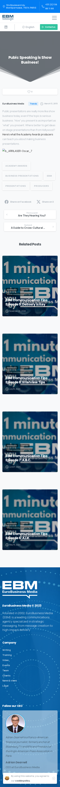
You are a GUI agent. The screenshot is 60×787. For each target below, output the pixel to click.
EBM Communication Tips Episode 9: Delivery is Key (26, 302)
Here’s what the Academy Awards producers (27, 134)
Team (5, 670)
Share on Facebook (20, 201)
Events (6, 665)
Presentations (15, 185)
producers (41, 185)
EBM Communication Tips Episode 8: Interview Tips (26, 380)
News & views (9, 680)
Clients (6, 675)
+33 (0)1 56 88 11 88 (51, 6)
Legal (5, 685)
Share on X (48, 201)
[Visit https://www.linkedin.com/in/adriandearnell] (6, 27)
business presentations (22, 175)
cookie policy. (22, 780)
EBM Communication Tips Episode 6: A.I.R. (26, 536)
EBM (49, 175)
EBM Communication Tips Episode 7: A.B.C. (26, 458)
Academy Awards (16, 165)
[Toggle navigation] (54, 18)
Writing (6, 649)
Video (5, 660)
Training (7, 654)
